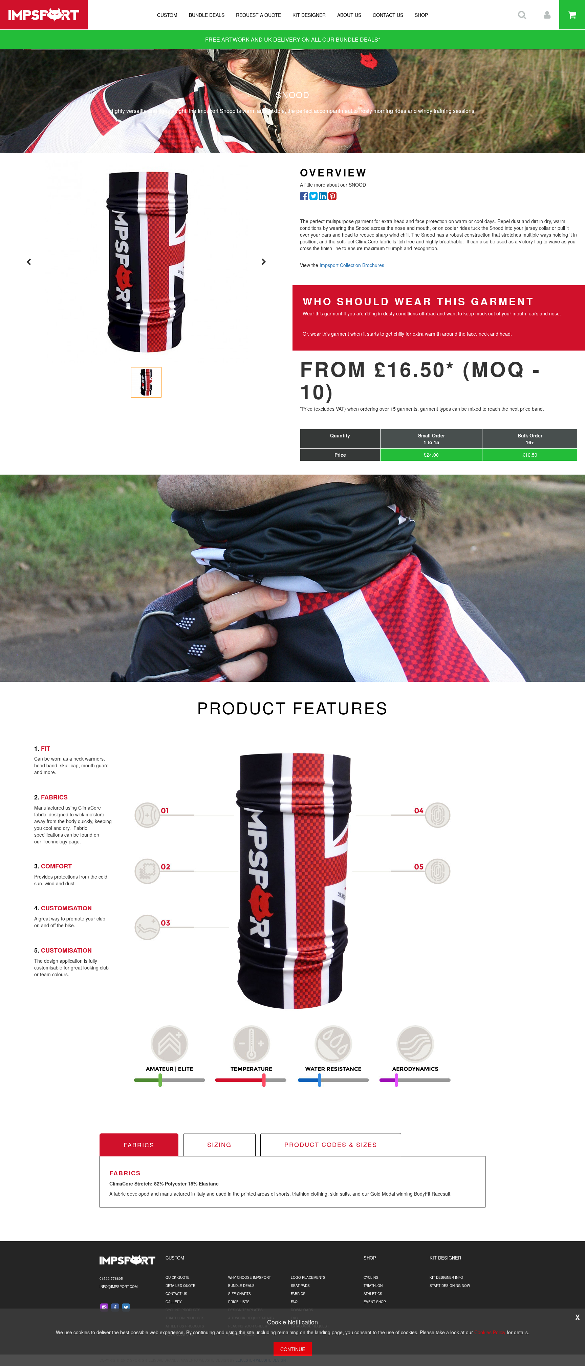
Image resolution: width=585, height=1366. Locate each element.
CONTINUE (292, 1349)
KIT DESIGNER (309, 14)
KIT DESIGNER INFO (446, 1277)
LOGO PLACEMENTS (308, 1277)
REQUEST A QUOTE (258, 14)
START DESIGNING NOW (450, 1285)
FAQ (294, 1301)
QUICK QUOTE (178, 1277)
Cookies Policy (489, 1332)
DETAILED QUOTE (180, 1285)
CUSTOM (167, 14)
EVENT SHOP (375, 1301)
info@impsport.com (118, 1286)
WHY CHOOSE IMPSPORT (249, 1277)
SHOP (421, 14)
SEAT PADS (300, 1285)
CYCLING (371, 1277)
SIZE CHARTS (239, 1293)
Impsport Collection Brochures (352, 265)
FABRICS (298, 1293)
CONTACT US (388, 14)
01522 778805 (111, 1278)
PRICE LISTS (239, 1301)
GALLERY (174, 1301)
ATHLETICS (373, 1293)
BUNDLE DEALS (206, 14)
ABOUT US (349, 14)
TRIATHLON (373, 1285)
